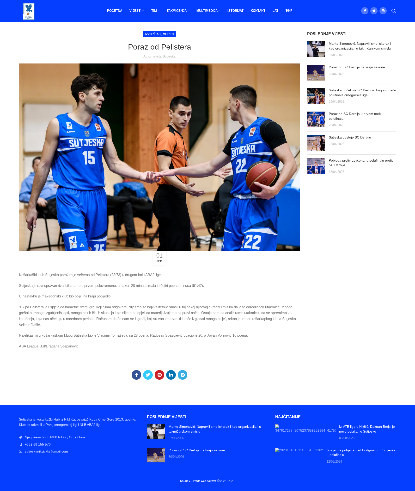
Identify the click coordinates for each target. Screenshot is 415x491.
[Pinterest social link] (159, 375)
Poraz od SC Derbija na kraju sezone (357, 67)
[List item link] (79, 444)
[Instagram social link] (383, 10)
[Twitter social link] (374, 10)
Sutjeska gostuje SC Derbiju (350, 137)
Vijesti (168, 34)
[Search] (393, 11)
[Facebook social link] (364, 10)
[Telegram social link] (182, 375)
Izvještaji (153, 34)
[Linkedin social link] (171, 375)
